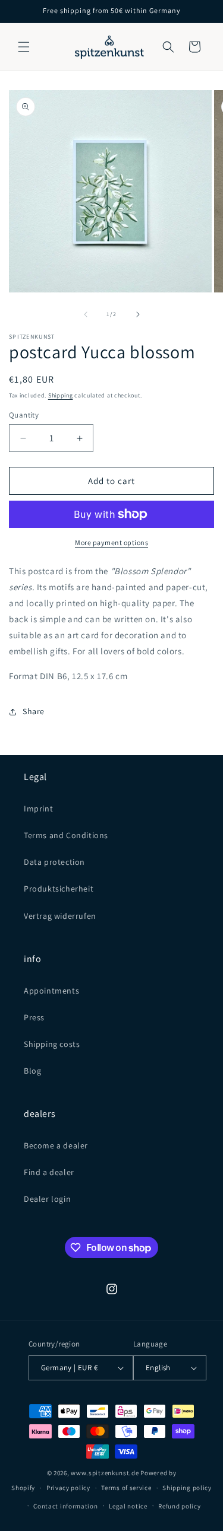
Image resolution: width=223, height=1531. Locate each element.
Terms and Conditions (66, 835)
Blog (32, 1070)
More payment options (111, 542)
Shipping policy (187, 1488)
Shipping (60, 395)
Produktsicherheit (58, 888)
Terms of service (126, 1488)
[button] (24, 47)
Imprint (38, 808)
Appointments (51, 990)
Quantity (24, 415)
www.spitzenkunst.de (105, 1473)
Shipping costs (52, 1044)
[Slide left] (86, 314)
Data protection (54, 862)
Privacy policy (68, 1488)
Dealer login (47, 1198)
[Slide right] (138, 314)
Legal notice (128, 1506)
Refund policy (179, 1506)
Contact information (65, 1506)
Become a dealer (56, 1145)
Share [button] (34, 711)
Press (34, 1017)
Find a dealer (49, 1172)
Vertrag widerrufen (60, 916)
